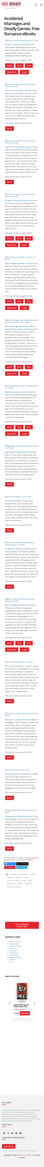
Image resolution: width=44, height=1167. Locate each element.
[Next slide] (34, 1003)
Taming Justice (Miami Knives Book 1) (20, 816)
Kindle (9, 65)
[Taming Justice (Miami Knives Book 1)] (22, 811)
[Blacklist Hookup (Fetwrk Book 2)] (22, 40)
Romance (28, 883)
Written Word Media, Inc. (25, 1155)
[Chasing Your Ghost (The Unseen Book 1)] (22, 714)
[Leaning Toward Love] (22, 770)
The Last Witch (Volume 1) (15, 666)
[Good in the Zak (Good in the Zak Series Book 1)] (22, 85)
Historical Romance (14, 877)
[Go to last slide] (9, 1003)
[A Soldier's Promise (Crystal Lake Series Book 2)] (22, 195)
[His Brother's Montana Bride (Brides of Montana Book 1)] (22, 544)
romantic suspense (14, 887)
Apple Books (11, 72)
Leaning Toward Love (13, 774)
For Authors (11, 1150)
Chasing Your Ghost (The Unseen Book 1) (21, 719)
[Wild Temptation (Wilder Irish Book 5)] (22, 258)
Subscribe (7, 1146)
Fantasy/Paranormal (15, 946)
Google (24, 72)
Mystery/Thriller (14, 944)
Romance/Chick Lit (15, 942)
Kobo (29, 65)
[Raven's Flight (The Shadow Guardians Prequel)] (22, 600)
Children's (12, 959)
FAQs (16, 1150)
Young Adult (13, 951)
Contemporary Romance (19, 874)
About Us (5, 1150)
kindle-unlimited (13, 880)
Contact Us (21, 1150)
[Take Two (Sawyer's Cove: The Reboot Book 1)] (22, 387)
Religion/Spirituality (15, 957)
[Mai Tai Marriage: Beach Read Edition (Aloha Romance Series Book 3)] (22, 321)
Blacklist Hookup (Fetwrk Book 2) (18, 44)
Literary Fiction (13, 955)
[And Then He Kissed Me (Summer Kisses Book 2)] (22, 142)
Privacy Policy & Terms (31, 1150)
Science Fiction (13, 953)
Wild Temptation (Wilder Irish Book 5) (20, 263)
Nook (19, 65)
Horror (11, 962)
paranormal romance (15, 883)
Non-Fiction (12, 948)
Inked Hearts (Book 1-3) (14, 501)
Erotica (33, 874)
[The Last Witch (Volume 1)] (22, 662)
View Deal (25, 1013)
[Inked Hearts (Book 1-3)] (22, 497)
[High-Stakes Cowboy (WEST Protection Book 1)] (22, 447)
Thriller (22, 1002)
